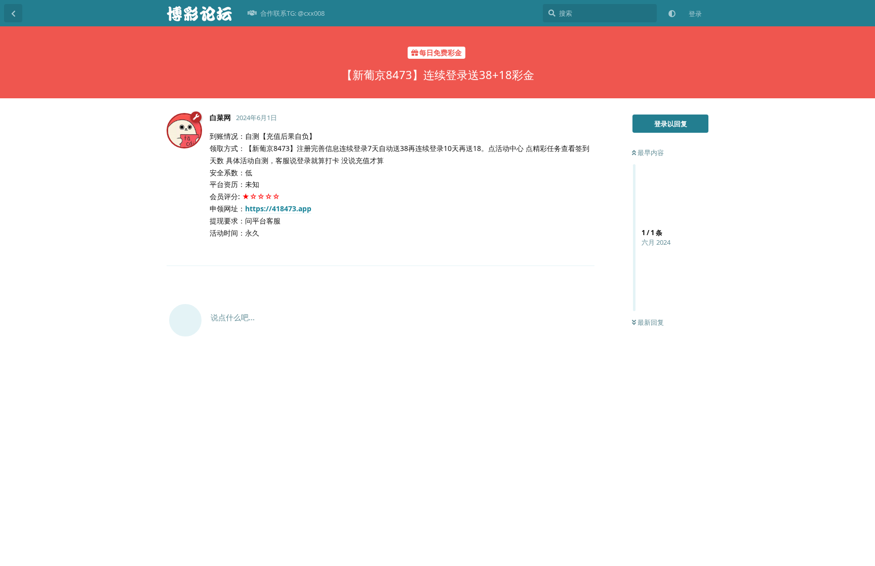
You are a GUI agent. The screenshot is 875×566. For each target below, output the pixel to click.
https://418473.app (278, 208)
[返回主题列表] (13, 13)
